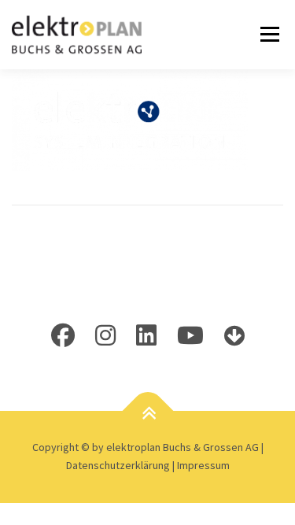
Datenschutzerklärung (119, 465)
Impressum (203, 465)
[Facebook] (63, 335)
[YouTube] (190, 335)
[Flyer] (234, 335)
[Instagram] (105, 335)
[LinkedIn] (146, 335)
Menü (267, 34)
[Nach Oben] (147, 413)
